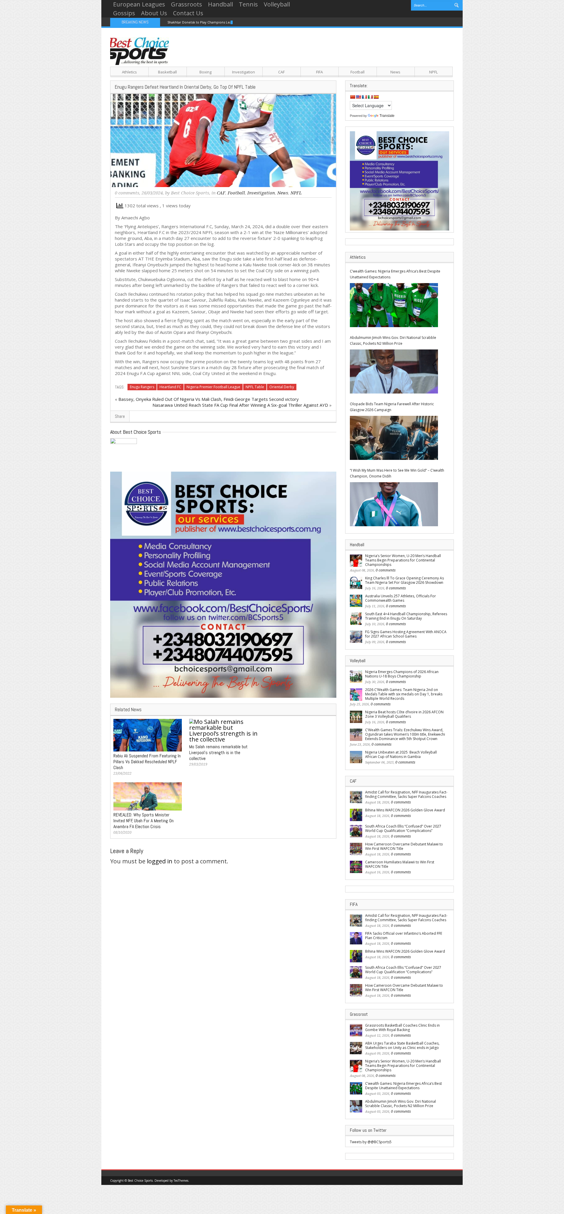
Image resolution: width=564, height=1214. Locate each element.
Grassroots (186, 4)
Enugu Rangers (142, 386)
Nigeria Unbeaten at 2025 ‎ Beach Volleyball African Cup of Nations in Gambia (401, 754)
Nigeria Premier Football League (213, 386)
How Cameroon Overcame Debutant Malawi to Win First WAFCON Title (404, 846)
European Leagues (139, 4)
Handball (220, 4)
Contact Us (188, 13)
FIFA (319, 72)
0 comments (127, 193)
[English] (358, 97)
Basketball (167, 72)
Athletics (129, 72)
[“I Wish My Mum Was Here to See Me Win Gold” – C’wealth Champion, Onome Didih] (394, 504)
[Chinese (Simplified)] (352, 97)
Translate (387, 116)
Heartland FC (170, 386)
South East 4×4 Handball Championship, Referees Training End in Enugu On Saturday (406, 616)
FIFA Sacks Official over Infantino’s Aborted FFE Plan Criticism (403, 935)
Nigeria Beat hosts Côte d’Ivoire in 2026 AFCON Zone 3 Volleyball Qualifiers (404, 714)
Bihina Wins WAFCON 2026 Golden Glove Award (405, 810)
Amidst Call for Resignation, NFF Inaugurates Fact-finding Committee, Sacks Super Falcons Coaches (406, 794)
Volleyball (277, 4)
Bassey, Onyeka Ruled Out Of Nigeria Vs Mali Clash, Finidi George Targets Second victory (208, 399)
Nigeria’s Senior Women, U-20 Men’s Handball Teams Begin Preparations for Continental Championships (403, 560)
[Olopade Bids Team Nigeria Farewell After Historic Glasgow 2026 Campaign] (394, 438)
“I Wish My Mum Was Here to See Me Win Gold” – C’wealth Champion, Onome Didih (397, 473)
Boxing (205, 72)
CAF (281, 72)
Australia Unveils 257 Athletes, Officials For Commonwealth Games (400, 598)
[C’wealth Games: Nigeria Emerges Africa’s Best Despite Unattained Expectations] (394, 305)
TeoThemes (181, 1180)
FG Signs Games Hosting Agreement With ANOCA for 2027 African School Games (405, 634)
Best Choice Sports (190, 193)
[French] (364, 97)
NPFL (433, 72)
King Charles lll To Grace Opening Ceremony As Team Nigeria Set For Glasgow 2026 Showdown (404, 580)
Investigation (243, 72)
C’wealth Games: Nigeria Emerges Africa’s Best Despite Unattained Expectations (395, 274)
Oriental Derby (281, 386)
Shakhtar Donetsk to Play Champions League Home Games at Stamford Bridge (229, 22)
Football (357, 72)
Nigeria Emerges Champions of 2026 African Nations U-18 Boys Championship (402, 674)
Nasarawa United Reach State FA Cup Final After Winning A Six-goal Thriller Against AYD (240, 405)
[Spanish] (376, 97)
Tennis (248, 4)
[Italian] (370, 97)
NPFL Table (255, 386)
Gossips (124, 13)
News (395, 72)
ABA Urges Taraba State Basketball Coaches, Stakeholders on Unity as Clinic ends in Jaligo (402, 1045)
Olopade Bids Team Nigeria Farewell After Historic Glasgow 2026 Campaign (392, 406)
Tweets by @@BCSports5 (371, 1141)
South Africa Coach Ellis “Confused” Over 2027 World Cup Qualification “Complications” (403, 828)
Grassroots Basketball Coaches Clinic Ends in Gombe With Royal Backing (402, 1027)
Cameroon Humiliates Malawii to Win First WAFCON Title (399, 864)
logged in (159, 861)
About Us (154, 13)
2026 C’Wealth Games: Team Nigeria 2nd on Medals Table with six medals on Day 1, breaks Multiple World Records (403, 694)
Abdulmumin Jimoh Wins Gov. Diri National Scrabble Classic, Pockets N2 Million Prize (393, 340)
